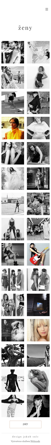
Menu (47, 9)
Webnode (35, 441)
